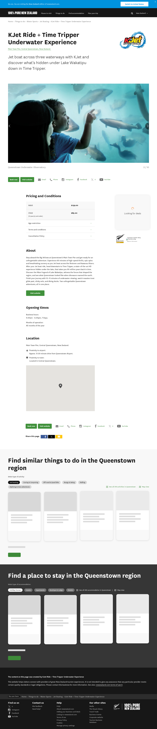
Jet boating (14, 482)
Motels (70, 590)
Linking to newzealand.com (67, 715)
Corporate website (96, 717)
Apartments (40, 590)
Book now (13, 179)
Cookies (60, 723)
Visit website (27, 179)
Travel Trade (93, 712)
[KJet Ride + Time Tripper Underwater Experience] (133, 40)
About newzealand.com (65, 709)
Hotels (28, 590)
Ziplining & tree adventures (20, 487)
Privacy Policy (62, 720)
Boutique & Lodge (56, 590)
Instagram (15, 710)
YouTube (14, 716)
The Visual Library (96, 709)
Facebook (15, 713)
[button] (46, 13)
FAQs (58, 706)
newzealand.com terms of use (109, 685)
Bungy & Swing (69, 482)
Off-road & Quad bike (51, 482)
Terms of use (61, 717)
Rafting (82, 482)
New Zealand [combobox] (141, 13)
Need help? (36, 709)
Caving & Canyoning (30, 482)
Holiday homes (15, 590)
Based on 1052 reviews (132, 241)
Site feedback (37, 706)
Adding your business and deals (68, 712)
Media (91, 706)
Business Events (95, 715)
